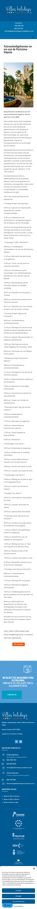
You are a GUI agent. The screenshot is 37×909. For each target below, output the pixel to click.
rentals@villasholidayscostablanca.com (19, 31)
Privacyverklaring (18, 906)
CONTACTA (11, 695)
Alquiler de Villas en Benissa (11, 796)
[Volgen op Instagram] (20, 741)
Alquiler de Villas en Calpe (11, 802)
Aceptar (18, 890)
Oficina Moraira (12, 773)
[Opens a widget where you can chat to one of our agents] (7, 905)
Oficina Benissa (12, 755)
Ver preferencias (18, 901)
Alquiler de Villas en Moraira (11, 799)
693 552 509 (18, 28)
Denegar (18, 896)
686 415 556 (11, 780)
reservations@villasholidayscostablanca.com (20, 783)
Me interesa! (18, 644)
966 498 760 (19, 26)
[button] (34, 869)
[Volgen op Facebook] (16, 741)
